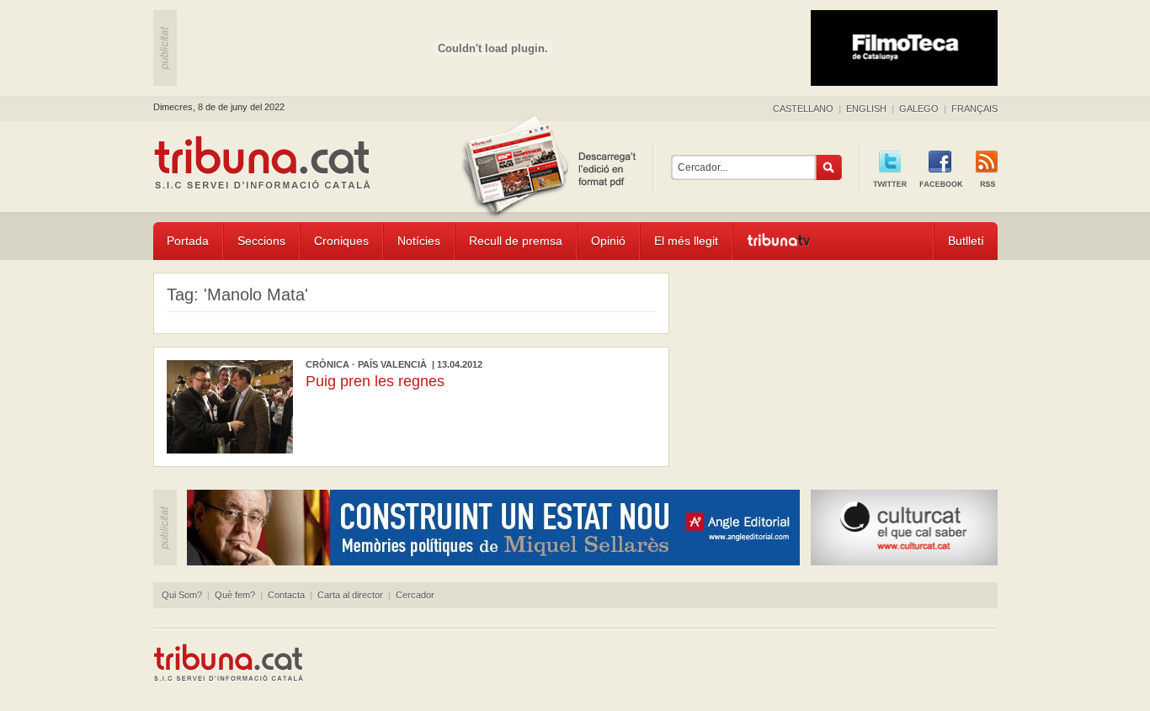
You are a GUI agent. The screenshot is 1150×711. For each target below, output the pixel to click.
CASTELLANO (803, 108)
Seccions (261, 240)
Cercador (415, 595)
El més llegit (686, 240)
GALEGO (919, 108)
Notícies (418, 240)
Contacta (286, 595)
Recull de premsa (515, 240)
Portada (188, 240)
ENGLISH (866, 108)
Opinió (608, 240)
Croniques (341, 240)
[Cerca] (829, 167)
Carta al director (350, 595)
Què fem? (235, 595)
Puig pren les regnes (375, 381)
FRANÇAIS (974, 108)
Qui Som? (182, 595)
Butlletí (966, 240)
